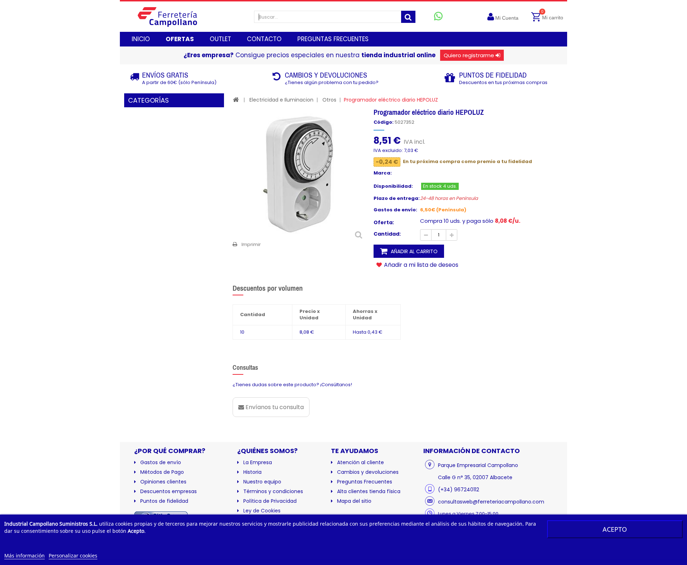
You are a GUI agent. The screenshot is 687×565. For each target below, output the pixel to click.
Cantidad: (387, 234)
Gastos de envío (160, 462)
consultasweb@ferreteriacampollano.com (491, 501)
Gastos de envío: (395, 210)
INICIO (141, 39)
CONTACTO (264, 39)
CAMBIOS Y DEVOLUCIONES (326, 75)
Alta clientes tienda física (368, 491)
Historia (252, 472)
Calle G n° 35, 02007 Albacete (475, 477)
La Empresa (257, 462)
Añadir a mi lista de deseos (420, 264)
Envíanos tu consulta (274, 407)
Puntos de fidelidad (164, 501)
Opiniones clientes (163, 481)
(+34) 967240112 (458, 489)
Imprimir (251, 244)
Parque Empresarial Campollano (478, 465)
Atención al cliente (360, 462)
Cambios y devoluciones (368, 472)
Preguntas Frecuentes (364, 481)
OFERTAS (180, 39)
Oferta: (384, 222)
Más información (24, 555)
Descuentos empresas (168, 491)
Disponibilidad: (393, 186)
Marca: (383, 173)
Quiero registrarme (469, 55)
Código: (384, 122)
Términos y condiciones (273, 491)
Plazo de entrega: (397, 198)
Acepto (615, 529)
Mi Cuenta (506, 18)
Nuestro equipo (262, 481)
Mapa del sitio (354, 501)
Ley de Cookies (262, 510)
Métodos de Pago (162, 472)
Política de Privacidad (270, 501)
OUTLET (220, 39)
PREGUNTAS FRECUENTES (333, 39)
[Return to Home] (236, 99)
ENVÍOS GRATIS (165, 75)
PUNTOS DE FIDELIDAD (493, 75)
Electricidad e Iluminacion (281, 100)
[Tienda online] (173, 16)
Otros (329, 100)
